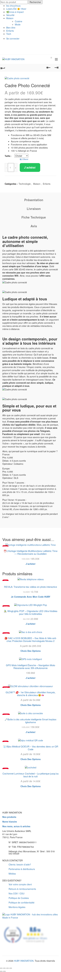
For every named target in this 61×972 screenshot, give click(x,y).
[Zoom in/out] (10, 968)
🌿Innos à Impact (15, 11)
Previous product (48, 68)
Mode (17, 24)
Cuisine (18, 21)
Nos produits (9, 817)
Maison (9, 18)
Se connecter (12, 38)
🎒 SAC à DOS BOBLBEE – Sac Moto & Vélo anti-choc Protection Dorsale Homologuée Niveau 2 (31, 639)
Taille (7, 155)
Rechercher (35, 2)
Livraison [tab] (34, 208)
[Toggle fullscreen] (7, 968)
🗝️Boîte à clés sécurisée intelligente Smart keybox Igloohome (30, 721)
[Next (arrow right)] (4, 971)
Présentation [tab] (33, 200)
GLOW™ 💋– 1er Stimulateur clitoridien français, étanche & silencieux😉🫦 (31, 694)
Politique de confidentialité (21, 902)
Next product (56, 68)
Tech (8, 33)
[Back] (5, 68)
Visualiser (56, 545)
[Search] (42, 59)
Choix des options (30, 650)
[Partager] (4, 968)
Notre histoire (9, 821)
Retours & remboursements (22, 888)
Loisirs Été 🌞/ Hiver (16, 8)
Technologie (25, 183)
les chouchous (13, 5)
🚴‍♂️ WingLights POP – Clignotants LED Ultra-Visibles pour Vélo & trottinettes (30, 612)
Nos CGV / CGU (16, 893)
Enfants (10, 30)
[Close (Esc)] (1, 968)
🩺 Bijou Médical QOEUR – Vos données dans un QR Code (30, 748)
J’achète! (30, 167)
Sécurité (10, 15)
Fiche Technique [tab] (33, 217)
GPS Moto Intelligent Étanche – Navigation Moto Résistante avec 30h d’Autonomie (30, 666)
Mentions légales (17, 907)
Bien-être (10, 27)
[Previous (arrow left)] (1, 971)
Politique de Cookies (19, 898)
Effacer (25, 159)
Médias (12, 873)
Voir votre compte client (20, 884)
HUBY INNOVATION (23, 960)
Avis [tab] (33, 226)
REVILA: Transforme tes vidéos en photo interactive (30, 586)
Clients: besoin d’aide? (20, 864)
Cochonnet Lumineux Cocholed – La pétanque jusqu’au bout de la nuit (31, 775)
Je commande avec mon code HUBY (30, 596)
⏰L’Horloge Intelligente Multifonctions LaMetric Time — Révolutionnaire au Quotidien (30, 552)
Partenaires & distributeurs (22, 869)
